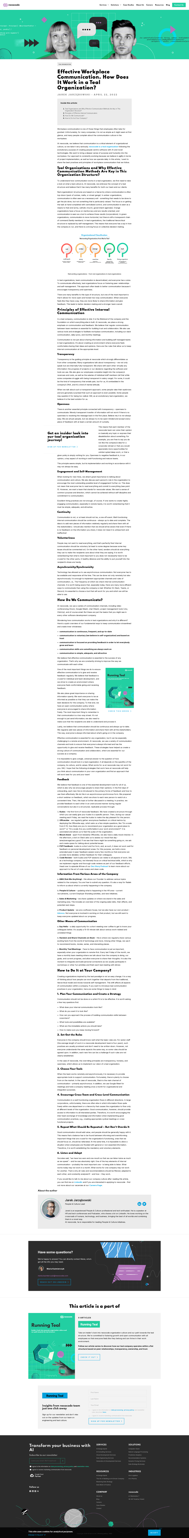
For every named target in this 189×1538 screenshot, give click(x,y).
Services (103, 5)
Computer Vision (134, 1449)
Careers (149, 5)
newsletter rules (83, 1466)
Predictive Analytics (135, 1455)
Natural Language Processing (138, 1452)
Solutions (115, 5)
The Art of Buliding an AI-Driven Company (110, 1478)
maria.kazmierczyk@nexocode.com (53, 1276)
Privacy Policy (35, 1535)
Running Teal (89, 1324)
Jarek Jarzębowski (73, 94)
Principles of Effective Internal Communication (81, 113)
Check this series (118, 711)
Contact (98, 1508)
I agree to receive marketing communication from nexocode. (112, 1415)
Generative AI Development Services (108, 1461)
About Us (140, 5)
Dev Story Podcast (99, 866)
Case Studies (128, 5)
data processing (117, 1410)
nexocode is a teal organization (103, 147)
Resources (159, 5)
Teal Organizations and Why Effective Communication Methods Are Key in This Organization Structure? (92, 110)
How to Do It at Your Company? (76, 118)
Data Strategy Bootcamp (137, 1464)
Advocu (61, 913)
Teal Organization (64, 64)
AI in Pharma (133, 1478)
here (104, 1412)
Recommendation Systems (137, 1458)
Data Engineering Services (105, 1458)
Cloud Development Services (106, 1455)
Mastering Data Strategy (104, 1482)
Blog (168, 5)
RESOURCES (102, 1471)
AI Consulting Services (103, 1452)
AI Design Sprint (101, 1449)
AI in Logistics (133, 1475)
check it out (88, 1357)
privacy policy (129, 1410)
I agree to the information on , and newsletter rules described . (118, 1411)
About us (99, 1496)
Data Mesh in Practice (103, 1485)
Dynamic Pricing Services (137, 1461)
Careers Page (95, 1185)
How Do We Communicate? (74, 116)
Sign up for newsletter (62, 447)
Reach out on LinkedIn (53, 1282)
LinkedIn (78, 1182)
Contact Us (179, 5)
